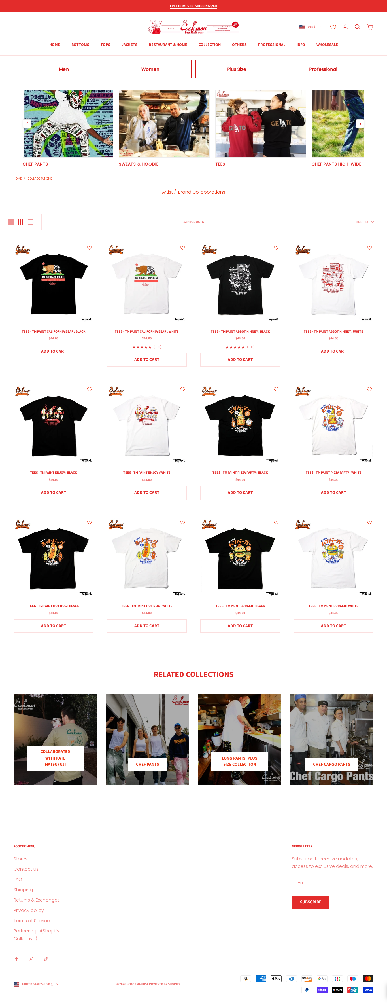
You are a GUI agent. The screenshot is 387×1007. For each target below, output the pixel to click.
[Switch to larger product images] (11, 222)
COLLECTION (210, 45)
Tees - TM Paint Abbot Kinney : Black (240, 331)
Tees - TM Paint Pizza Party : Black (240, 472)
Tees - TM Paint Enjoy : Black (53, 472)
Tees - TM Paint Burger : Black (240, 606)
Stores (20, 859)
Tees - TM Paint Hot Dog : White (147, 606)
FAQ (18, 879)
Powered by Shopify (164, 984)
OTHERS (239, 45)
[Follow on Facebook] (16, 959)
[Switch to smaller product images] (20, 222)
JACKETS (129, 45)
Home (18, 179)
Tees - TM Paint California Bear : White (147, 331)
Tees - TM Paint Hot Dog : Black (53, 606)
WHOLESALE (327, 45)
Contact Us (26, 869)
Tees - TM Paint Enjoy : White (147, 472)
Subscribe (310, 902)
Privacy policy (29, 910)
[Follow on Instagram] (31, 959)
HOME (54, 45)
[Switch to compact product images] (30, 222)
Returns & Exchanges (37, 900)
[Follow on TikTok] (46, 959)
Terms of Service (32, 920)
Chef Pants (147, 764)
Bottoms (80, 45)
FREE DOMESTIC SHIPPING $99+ (193, 6)
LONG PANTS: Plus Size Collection (239, 761)
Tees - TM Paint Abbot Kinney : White (333, 331)
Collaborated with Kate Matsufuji (55, 758)
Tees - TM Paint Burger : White (333, 606)
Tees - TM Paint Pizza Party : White (334, 472)
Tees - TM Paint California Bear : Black (53, 331)
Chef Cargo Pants (331, 764)
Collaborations (40, 179)
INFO (301, 45)
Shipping (23, 890)
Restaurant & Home (168, 45)
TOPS (105, 45)
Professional (271, 45)
